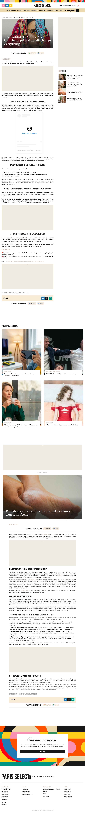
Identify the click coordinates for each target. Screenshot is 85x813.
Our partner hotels (27, 794)
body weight (33, 579)
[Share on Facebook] (65, 699)
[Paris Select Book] (16, 776)
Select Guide (46, 796)
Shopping (56, 10)
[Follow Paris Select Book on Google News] (40, 53)
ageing (60, 575)
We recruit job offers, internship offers (51, 790)
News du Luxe (27, 10)
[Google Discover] (47, 705)
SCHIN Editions (26, 792)
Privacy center (68, 797)
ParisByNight (42, 10)
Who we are (25, 789)
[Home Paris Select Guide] (70, 10)
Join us (42, 751)
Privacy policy (67, 792)
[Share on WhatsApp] (72, 699)
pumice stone (46, 534)
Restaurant (50, 10)
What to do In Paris (11, 10)
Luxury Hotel (34, 10)
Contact (45, 794)
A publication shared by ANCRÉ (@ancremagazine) (30, 150)
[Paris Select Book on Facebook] (7, 5)
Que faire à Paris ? (7, 17)
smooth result (24, 590)
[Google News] (55, 705)
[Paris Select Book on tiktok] (10, 5)
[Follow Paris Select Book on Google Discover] (32, 53)
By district (19, 10)
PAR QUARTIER (5, 792)
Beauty (61, 10)
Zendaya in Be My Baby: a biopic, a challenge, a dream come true (26, 261)
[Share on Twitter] (69, 699)
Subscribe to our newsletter (67, 5)
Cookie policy (67, 794)
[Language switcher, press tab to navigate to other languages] (80, 5)
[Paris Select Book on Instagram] (3, 5)
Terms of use (67, 789)
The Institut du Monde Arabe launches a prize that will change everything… (23, 17)
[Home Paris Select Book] (42, 5)
